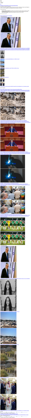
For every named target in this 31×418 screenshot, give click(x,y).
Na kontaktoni (5, 414)
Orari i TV (1, 414)
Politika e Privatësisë (20, 414)
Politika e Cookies (25, 414)
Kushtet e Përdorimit (13, 414)
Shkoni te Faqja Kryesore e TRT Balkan (6, 15)
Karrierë (9, 414)
